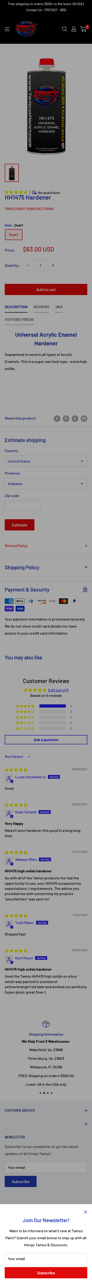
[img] (16, 770)
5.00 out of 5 (58, 690)
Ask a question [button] (46, 739)
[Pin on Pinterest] (66, 418)
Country (11, 450)
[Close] (85, 1211)
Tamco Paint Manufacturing (29, 209)
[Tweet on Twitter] (75, 418)
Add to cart (46, 289)
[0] (83, 29)
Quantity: (12, 265)
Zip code (12, 495)
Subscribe (46, 1272)
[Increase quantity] (53, 265)
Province (12, 473)
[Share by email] (84, 418)
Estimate (19, 525)
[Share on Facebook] (57, 418)
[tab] (16, 308)
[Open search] (64, 29)
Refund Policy (16, 545)
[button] (16, 192)
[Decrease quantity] (28, 265)
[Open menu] (7, 29)
